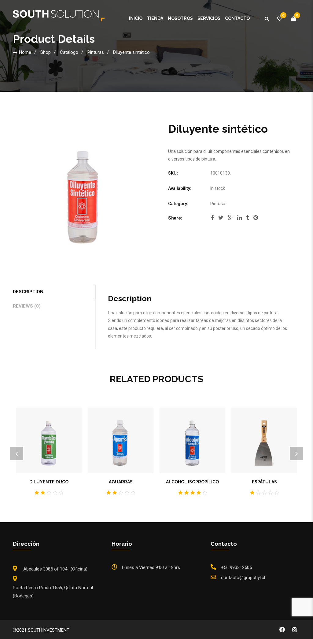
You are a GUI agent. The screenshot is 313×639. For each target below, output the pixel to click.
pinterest (255, 219)
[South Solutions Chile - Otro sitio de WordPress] (59, 17)
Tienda (155, 18)
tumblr (247, 219)
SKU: (173, 173)
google (230, 219)
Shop (45, 52)
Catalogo (69, 52)
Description (28, 291)
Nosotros (180, 18)
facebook (212, 219)
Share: (175, 218)
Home (25, 52)
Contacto (237, 18)
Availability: (179, 188)
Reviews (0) (27, 306)
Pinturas (95, 52)
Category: (178, 203)
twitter (220, 219)
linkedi (239, 219)
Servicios (208, 18)
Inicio (135, 18)
